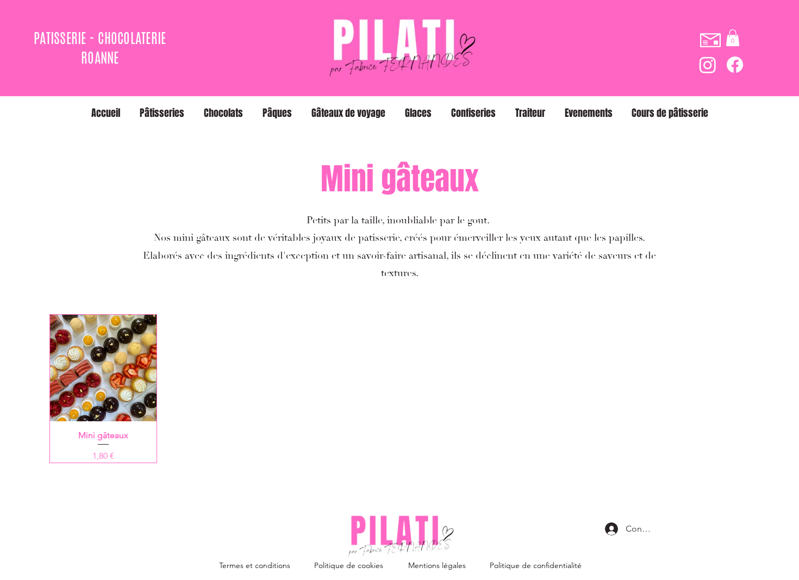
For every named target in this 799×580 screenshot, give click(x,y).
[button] (733, 37)
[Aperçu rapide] (103, 368)
